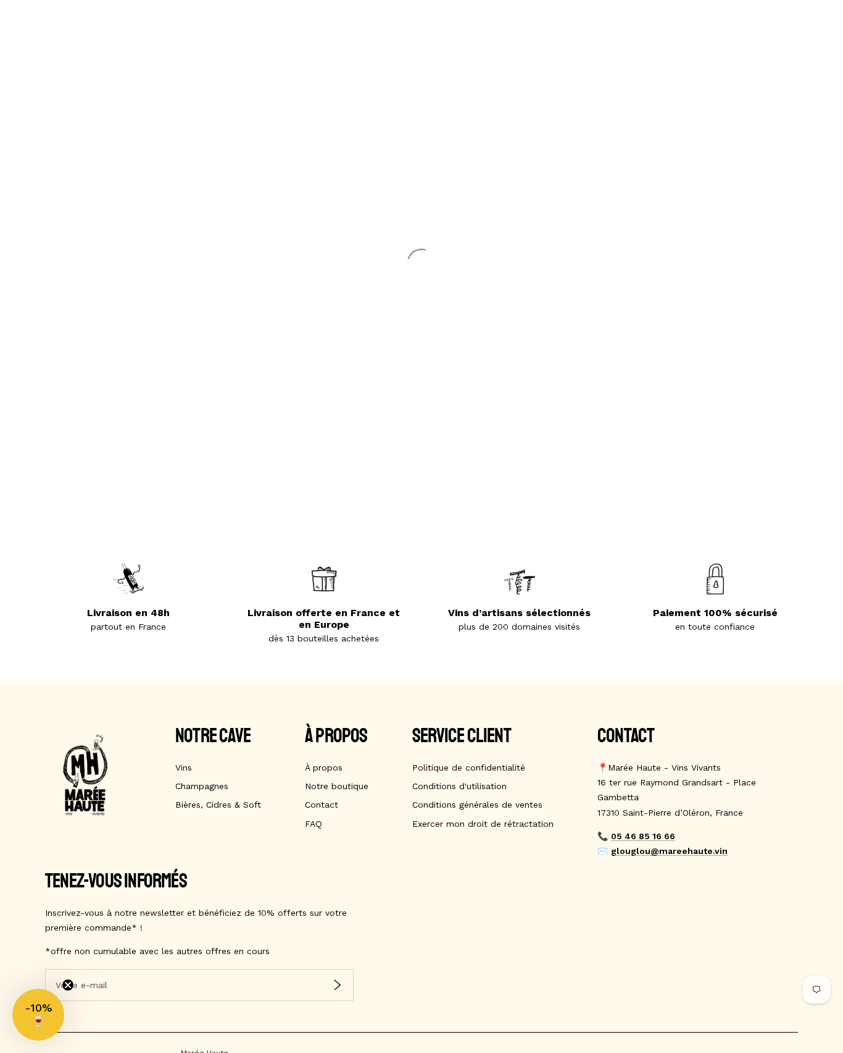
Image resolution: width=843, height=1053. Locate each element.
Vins (183, 767)
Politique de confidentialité (468, 767)
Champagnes (201, 786)
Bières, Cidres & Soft (218, 805)
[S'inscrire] (337, 985)
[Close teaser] (68, 985)
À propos (324, 767)
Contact (321, 805)
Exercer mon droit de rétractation (483, 824)
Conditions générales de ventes (477, 805)
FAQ (313, 824)
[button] (38, 1015)
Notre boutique (336, 786)
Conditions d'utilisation (459, 786)
